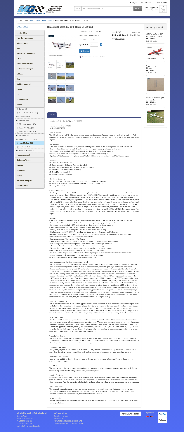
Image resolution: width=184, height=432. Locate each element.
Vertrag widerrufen (130, 413)
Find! (137, 8)
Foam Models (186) (25, 143)
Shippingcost (119, 39)
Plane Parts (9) (23, 120)
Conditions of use (61, 416)
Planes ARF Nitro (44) (26, 128)
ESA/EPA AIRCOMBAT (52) (28, 113)
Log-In (134, 2)
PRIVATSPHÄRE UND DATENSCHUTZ (68, 421)
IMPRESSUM (59, 418)
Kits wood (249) (24, 135)
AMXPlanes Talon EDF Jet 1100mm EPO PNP (154, 35)
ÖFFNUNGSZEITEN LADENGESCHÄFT (68, 423)
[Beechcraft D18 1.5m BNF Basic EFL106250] (62, 45)
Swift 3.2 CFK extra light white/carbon (155, 98)
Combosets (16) (24, 116)
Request (85, 51)
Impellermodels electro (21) (28, 139)
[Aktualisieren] (101, 44)
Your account (162, 2)
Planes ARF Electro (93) (27, 131)
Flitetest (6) (22, 109)
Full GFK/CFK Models (26, 150)
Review (52, 115)
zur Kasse (147, 2)
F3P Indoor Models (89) (27, 124)
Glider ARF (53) (24, 147)
